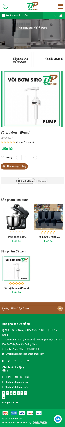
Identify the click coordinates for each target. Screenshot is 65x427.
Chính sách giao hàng (16, 382)
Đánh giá (42, 181)
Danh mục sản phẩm (17, 15)
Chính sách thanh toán (16, 387)
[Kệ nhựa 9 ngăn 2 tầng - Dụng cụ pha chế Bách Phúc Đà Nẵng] (48, 217)
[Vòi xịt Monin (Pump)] (32, 98)
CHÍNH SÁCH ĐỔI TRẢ (17, 377)
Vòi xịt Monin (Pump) (16, 288)
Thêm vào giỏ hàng (16, 166)
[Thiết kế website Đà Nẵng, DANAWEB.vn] (39, 422)
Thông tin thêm (26, 181)
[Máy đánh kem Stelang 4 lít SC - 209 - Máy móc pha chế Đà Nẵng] (16, 217)
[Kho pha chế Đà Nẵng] (28, 5)
